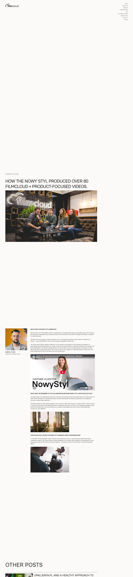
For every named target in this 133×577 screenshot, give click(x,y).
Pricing (126, 8)
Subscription (124, 9)
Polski (126, 19)
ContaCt (125, 17)
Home (126, 3)
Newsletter (124, 15)
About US (125, 5)
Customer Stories (122, 13)
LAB (127, 11)
